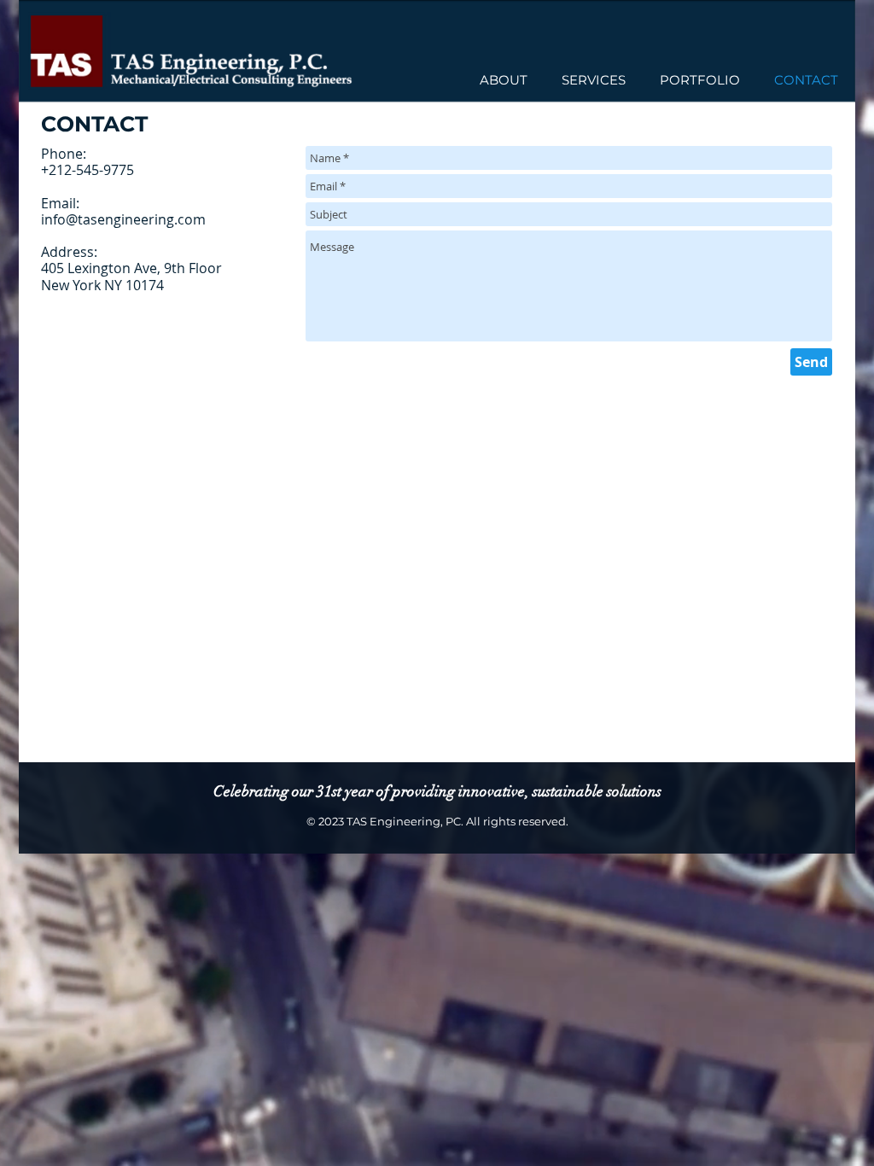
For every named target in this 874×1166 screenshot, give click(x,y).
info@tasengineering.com (123, 219)
